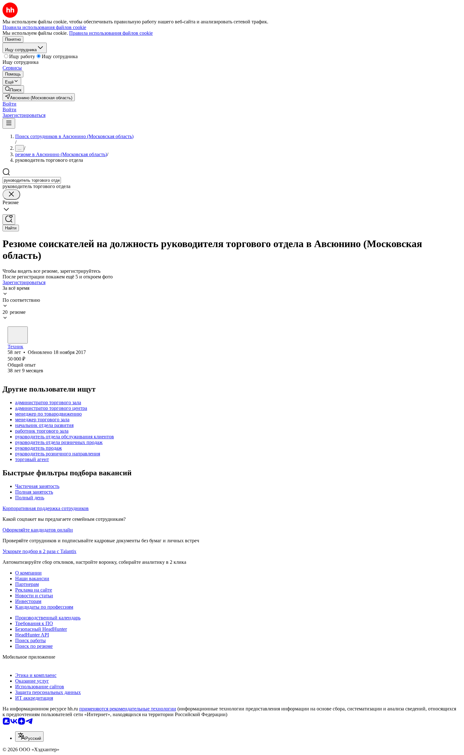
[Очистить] (11, 194)
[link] (13, 89)
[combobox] (32, 180)
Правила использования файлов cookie (111, 33)
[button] (9, 104)
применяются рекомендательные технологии (127, 708)
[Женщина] (18, 335)
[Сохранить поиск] (9, 219)
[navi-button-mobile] (9, 123)
